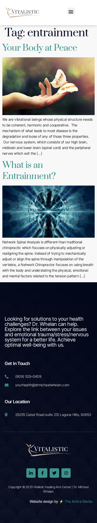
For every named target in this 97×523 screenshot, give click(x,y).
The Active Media (78, 501)
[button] (71, 11)
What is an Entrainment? (29, 170)
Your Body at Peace (39, 48)
